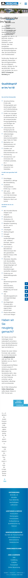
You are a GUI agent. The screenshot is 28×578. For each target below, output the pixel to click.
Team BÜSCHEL (14, 500)
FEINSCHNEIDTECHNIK (14, 548)
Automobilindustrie (14, 537)
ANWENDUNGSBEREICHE (14, 532)
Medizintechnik (14, 542)
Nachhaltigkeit (14, 502)
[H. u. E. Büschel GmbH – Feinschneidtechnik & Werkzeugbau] (9, 4)
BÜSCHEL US (14, 495)
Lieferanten (14, 505)
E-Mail (5, 480)
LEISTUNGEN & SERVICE (14, 511)
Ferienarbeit (14, 565)
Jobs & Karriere (14, 555)
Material (14, 526)
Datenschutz (20, 572)
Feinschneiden (14, 518)
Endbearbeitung (14, 521)
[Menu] (26, 3)
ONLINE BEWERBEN (18, 401)
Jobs (14, 557)
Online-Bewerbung (14, 567)
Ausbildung (14, 560)
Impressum (12, 572)
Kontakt (6, 572)
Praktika (14, 562)
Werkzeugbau (14, 516)
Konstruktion (14, 513)
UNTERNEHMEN (14, 492)
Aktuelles (14, 497)
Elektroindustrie (14, 540)
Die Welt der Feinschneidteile (14, 535)
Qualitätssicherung (14, 523)
